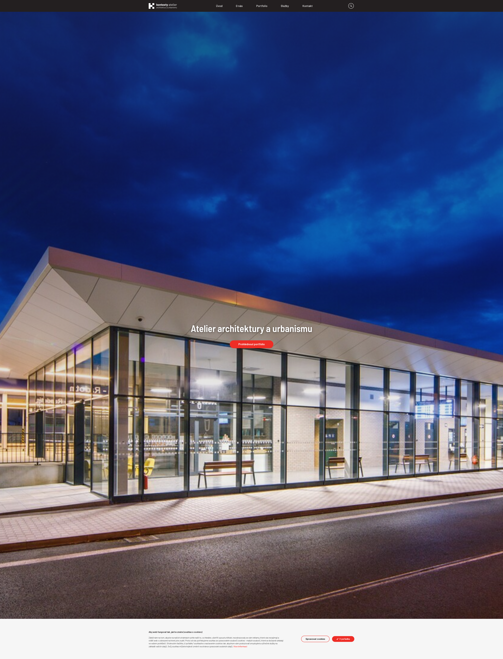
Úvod (219, 5)
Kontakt (307, 5)
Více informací (240, 646)
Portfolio (261, 5)
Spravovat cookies (315, 638)
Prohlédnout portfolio (251, 344)
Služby (285, 5)
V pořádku (344, 638)
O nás (239, 5)
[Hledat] (351, 6)
